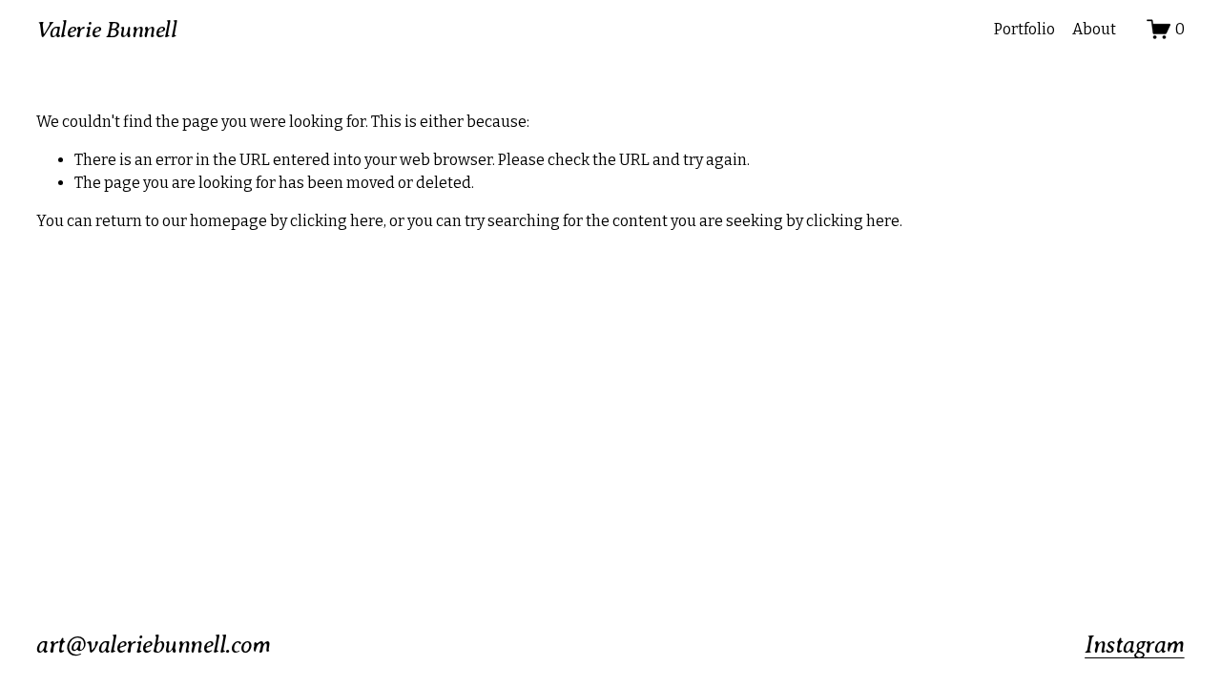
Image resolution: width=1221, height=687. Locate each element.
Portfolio (1024, 29)
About (1094, 29)
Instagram (1134, 644)
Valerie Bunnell (106, 29)
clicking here (336, 221)
